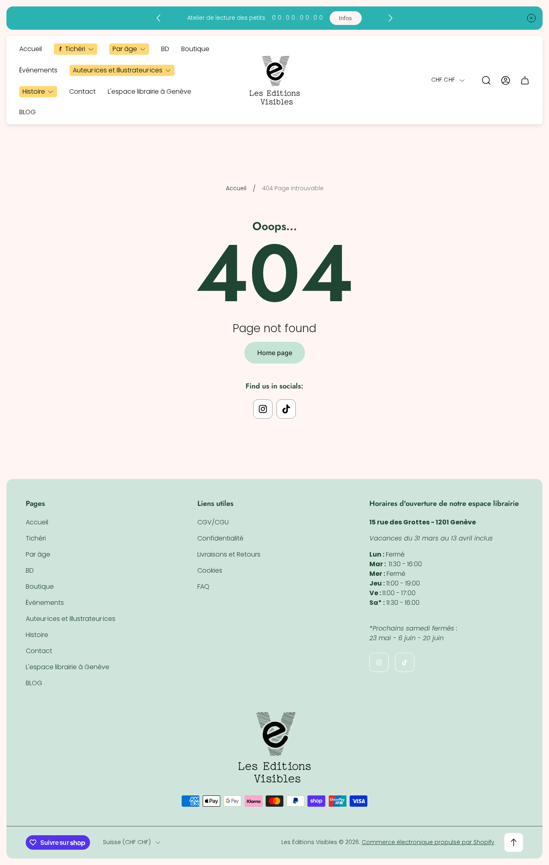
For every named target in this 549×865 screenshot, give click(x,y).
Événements (45, 602)
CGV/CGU (213, 522)
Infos (345, 17)
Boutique (40, 586)
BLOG (34, 683)
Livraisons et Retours (228, 554)
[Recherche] (486, 80)
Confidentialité (220, 538)
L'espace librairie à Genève (67, 667)
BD (30, 570)
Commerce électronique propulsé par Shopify (428, 842)
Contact (39, 650)
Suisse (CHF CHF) (127, 842)
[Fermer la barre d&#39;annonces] (531, 18)
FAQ (203, 586)
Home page (274, 353)
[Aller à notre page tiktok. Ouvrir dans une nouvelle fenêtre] (286, 409)
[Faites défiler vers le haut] (513, 842)
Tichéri (36, 538)
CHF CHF (443, 80)
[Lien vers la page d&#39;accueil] (274, 747)
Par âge (38, 554)
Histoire (37, 634)
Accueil (236, 188)
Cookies (209, 570)
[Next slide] (390, 18)
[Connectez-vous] (505, 80)
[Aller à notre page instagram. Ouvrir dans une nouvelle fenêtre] (262, 409)
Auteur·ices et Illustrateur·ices (70, 618)
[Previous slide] (159, 18)
